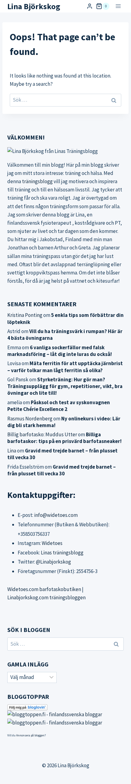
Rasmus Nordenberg (29, 418)
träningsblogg (37, 181)
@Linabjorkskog (53, 561)
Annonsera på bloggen (30, 735)
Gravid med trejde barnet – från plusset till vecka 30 (61, 470)
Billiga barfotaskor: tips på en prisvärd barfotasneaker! (64, 438)
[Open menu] (118, 6)
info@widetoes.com (56, 515)
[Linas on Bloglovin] (65, 707)
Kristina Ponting (24, 315)
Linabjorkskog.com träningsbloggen (46, 597)
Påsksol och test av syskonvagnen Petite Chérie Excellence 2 (58, 405)
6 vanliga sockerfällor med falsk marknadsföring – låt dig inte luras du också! (59, 351)
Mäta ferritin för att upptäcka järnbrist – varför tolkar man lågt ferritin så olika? (65, 366)
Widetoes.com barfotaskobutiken (44, 589)
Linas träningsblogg (62, 552)
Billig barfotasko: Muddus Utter (42, 434)
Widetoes (52, 543)
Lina (11, 450)
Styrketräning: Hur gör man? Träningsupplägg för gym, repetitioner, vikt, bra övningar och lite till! (64, 386)
